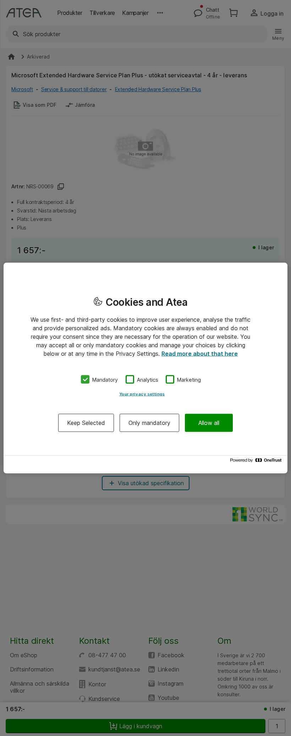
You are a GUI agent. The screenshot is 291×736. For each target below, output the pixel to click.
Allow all (208, 422)
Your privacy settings (142, 394)
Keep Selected (86, 422)
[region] (145, 368)
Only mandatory (149, 422)
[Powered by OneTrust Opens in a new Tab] (257, 462)
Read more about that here (199, 353)
